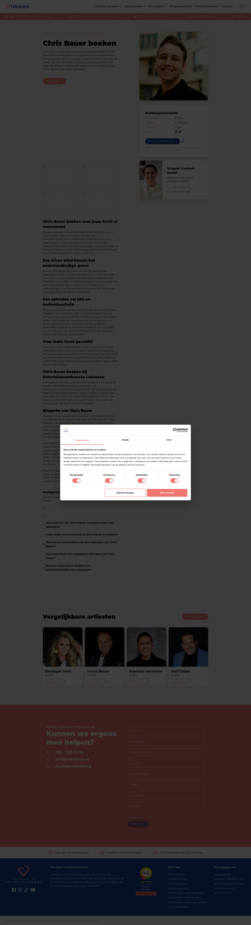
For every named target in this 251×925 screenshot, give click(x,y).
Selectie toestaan (125, 493)
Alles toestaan (167, 493)
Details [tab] (125, 440)
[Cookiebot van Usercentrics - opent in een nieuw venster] (175, 430)
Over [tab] (169, 440)
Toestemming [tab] (82, 440)
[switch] (109, 480)
